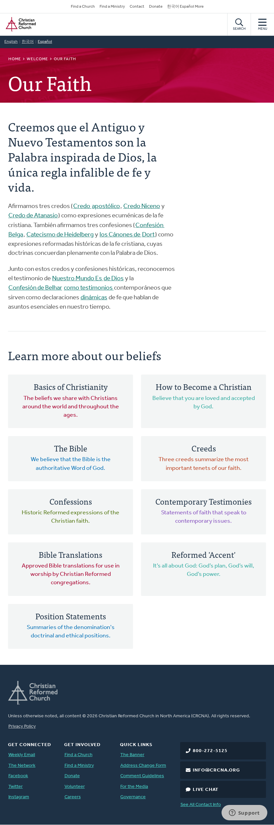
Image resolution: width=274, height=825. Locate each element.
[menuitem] (70, 401)
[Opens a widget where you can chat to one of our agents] (244, 813)
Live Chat (206, 789)
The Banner (132, 754)
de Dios (114, 279)
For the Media (134, 786)
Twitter (15, 786)
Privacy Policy (22, 726)
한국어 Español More (185, 7)
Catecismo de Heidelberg (60, 235)
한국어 (28, 42)
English (11, 42)
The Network (21, 765)
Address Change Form (143, 765)
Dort (148, 235)
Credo (82, 206)
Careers (72, 797)
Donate (155, 7)
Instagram (18, 797)
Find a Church (83, 7)
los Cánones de (120, 235)
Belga (15, 235)
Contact (137, 7)
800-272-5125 (210, 750)
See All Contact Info (200, 804)
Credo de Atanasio (33, 216)
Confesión (149, 225)
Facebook (18, 776)
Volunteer (74, 786)
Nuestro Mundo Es (77, 279)
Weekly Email (21, 754)
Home (14, 59)
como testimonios (89, 288)
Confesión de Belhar (35, 288)
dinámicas (94, 298)
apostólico (106, 206)
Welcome (37, 59)
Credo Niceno (141, 206)
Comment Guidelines (142, 776)
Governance (133, 797)
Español (45, 42)
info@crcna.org (216, 770)
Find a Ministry (112, 7)
